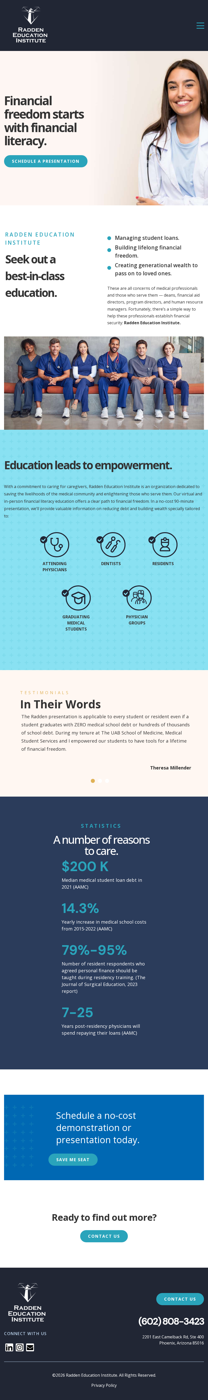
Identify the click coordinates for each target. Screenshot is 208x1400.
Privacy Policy (104, 1385)
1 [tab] (93, 781)
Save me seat (73, 1159)
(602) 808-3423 (171, 1321)
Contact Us (104, 1236)
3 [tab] (107, 781)
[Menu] (200, 26)
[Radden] (31, 25)
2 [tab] (100, 781)
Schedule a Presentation (46, 161)
